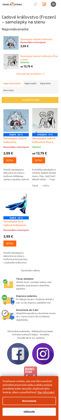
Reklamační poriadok (42, 331)
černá (35, 185)
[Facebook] (18, 354)
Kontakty (44, 334)
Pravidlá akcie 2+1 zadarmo (31, 338)
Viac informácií (45, 392)
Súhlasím (29, 412)
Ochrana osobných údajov (25, 334)
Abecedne (8, 90)
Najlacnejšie (31, 83)
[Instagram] (43, 354)
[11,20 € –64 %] (16, 120)
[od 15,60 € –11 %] (45, 120)
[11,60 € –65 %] (16, 203)
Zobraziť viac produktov (29, 73)
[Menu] (53, 4)
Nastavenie (29, 401)
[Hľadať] (35, 4)
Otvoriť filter (30, 100)
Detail (10, 160)
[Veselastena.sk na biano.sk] (30, 375)
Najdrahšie (45, 83)
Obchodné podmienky (18, 331)
